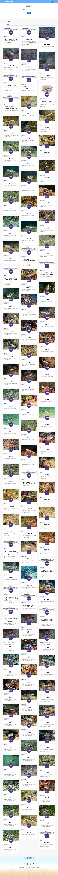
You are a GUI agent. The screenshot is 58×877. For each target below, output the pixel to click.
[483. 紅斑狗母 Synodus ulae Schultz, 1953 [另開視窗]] (29, 595)
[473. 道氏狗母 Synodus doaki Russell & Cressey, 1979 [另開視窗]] (47, 610)
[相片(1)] (28, 627)
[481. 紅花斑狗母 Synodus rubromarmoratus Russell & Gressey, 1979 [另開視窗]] (11, 542)
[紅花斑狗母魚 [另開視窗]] (11, 121)
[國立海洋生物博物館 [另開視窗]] (29, 857)
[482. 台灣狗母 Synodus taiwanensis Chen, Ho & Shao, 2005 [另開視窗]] (11, 609)
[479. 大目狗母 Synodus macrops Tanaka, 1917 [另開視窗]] (11, 30)
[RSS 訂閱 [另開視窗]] (30, 863)
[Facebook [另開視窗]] (27, 863)
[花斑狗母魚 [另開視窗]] (47, 32)
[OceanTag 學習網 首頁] (24, 863)
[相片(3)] (23, 629)
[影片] (23, 627)
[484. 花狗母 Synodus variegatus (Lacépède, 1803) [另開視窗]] (11, 588)
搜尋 (29, 13)
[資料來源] (6, 37)
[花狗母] (29, 618)
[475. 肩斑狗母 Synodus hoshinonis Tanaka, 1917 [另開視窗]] (29, 473)
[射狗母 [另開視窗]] (47, 115)
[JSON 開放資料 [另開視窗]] (33, 863)
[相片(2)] (33, 627)
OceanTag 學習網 (8, 1)
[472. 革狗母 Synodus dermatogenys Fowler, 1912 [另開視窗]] (11, 76)
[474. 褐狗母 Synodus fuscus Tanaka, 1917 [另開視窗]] (29, 77)
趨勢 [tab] (8, 24)
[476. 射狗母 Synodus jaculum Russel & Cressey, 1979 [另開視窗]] (47, 560)
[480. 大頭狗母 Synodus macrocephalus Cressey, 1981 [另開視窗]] (11, 269)
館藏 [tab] (4, 24)
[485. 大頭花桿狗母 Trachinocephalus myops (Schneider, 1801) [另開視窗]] (29, 249)
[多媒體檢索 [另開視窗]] (29, 30)
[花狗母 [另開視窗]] (47, 437)
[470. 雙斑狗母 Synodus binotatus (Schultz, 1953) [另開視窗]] (11, 97)
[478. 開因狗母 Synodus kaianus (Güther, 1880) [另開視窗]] (47, 263)
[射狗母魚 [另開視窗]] (11, 566)
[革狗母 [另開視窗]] (29, 101)
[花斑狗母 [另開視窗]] (29, 126)
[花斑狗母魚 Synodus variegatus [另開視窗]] (47, 89)
